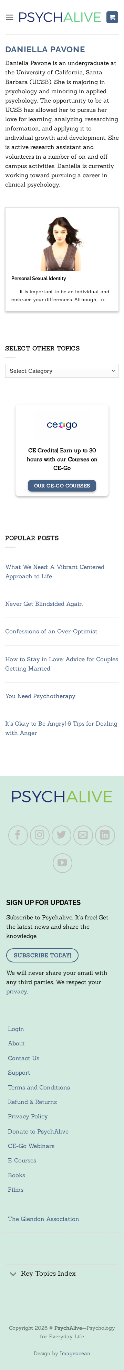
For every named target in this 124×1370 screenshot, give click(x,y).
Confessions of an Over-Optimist (51, 631)
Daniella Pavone (45, 49)
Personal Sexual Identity (38, 278)
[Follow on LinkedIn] (105, 835)
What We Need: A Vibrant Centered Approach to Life (54, 571)
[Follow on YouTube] (63, 863)
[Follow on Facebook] (18, 835)
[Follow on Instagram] (40, 835)
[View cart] (112, 17)
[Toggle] (13, 1274)
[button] (9, 17)
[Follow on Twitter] (62, 835)
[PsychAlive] (60, 17)
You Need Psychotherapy (40, 696)
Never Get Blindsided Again (44, 604)
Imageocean (75, 1353)
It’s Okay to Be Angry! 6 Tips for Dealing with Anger (61, 728)
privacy (16, 991)
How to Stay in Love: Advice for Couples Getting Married (61, 663)
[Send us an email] (83, 835)
